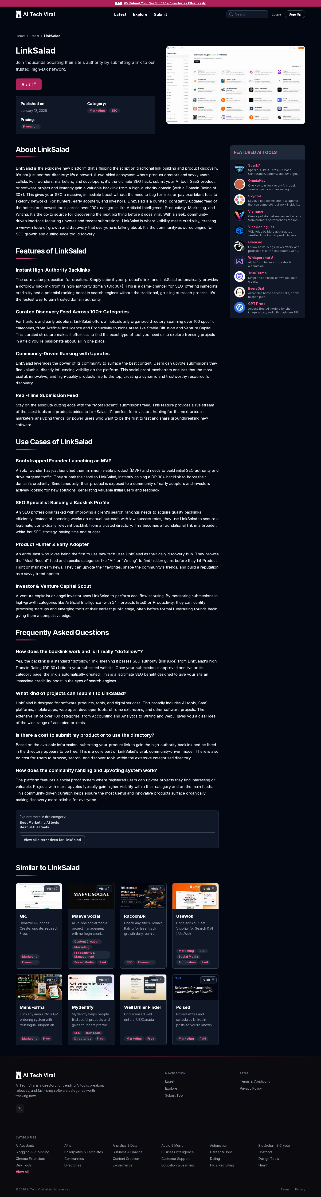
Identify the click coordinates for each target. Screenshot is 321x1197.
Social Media (84, 962)
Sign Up (295, 14)
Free (46, 1038)
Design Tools (268, 1159)
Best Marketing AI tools (39, 822)
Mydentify (83, 1007)
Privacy (300, 1189)
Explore (140, 14)
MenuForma (32, 1007)
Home (20, 36)
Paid (102, 962)
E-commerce (123, 1165)
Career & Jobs (221, 1152)
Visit (26, 84)
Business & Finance (128, 1152)
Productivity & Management (84, 954)
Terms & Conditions (255, 1081)
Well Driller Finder (142, 1007)
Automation (187, 962)
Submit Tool (174, 1095)
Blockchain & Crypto (274, 1145)
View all (22, 1172)
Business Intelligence (177, 1152)
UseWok (184, 916)
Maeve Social (86, 916)
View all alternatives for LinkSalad (52, 840)
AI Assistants (25, 1145)
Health (263, 1165)
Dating (215, 1159)
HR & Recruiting (222, 1165)
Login (276, 14)
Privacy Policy (251, 1088)
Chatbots (265, 1152)
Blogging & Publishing (32, 1152)
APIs (67, 1145)
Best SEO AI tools (34, 827)
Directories (82, 1038)
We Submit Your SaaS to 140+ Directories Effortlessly (165, 3)
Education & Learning (177, 1165)
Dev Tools (93, 1033)
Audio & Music (172, 1145)
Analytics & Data (125, 1145)
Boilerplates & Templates (83, 1152)
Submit (160, 14)
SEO (114, 110)
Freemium (30, 126)
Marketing (97, 110)
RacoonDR (135, 916)
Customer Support (175, 1159)
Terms (285, 1189)
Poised (183, 1007)
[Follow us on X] (20, 1108)
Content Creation (86, 941)
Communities (74, 1159)
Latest (120, 14)
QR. (23, 916)
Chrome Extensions (31, 1159)
